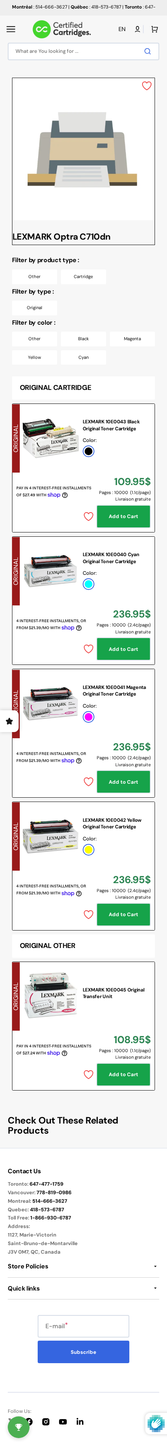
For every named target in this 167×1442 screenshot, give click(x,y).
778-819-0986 (54, 1192)
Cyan (83, 357)
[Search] (149, 51)
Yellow (34, 357)
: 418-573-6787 (96, 7)
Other (34, 276)
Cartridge (83, 276)
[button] (10, 29)
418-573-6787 (47, 1209)
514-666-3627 (49, 1201)
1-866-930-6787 (50, 1217)
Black (83, 338)
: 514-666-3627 (39, 7)
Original (34, 307)
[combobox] (83, 51)
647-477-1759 (46, 1184)
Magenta (132, 338)
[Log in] (137, 29)
